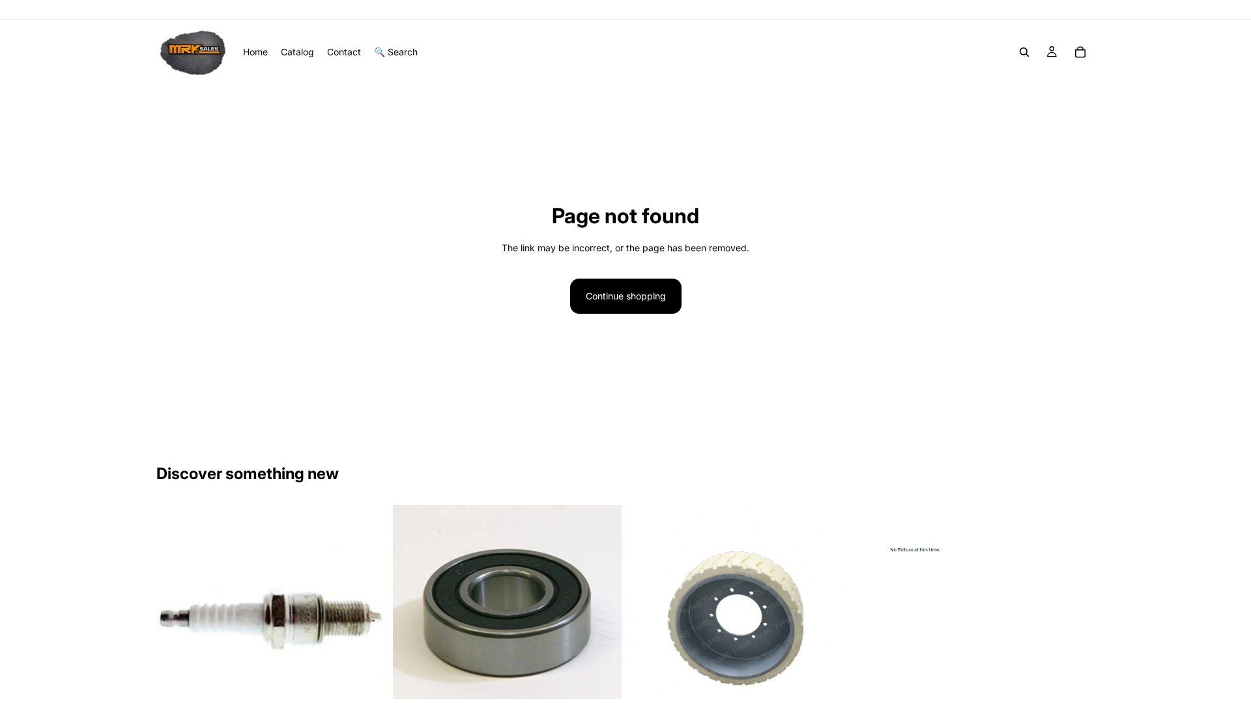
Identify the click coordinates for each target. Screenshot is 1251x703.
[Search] (1024, 52)
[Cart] (1080, 52)
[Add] (601, 679)
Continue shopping (626, 295)
